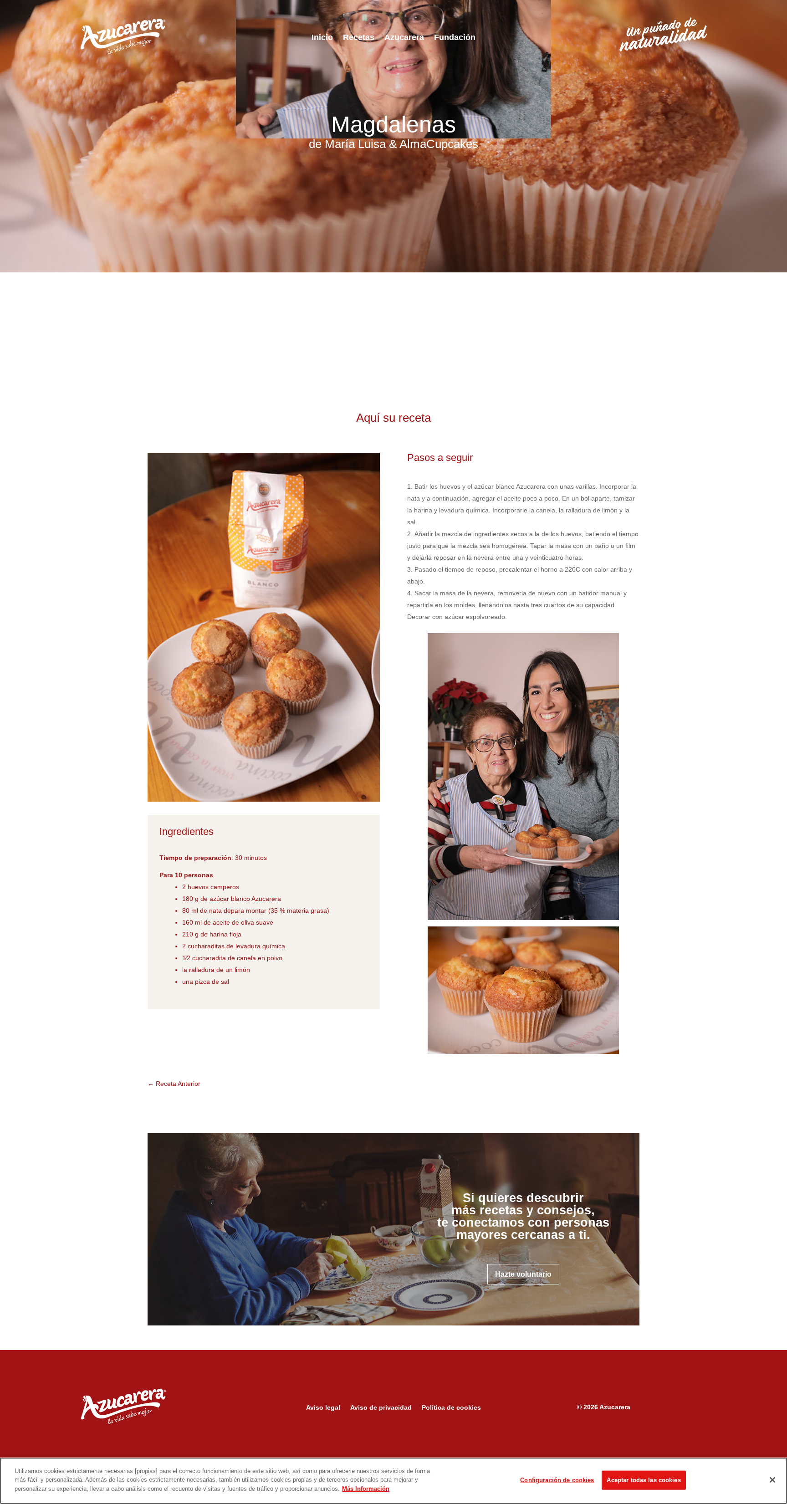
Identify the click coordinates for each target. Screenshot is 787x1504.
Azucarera (404, 38)
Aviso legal (323, 1407)
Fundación (454, 38)
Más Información (365, 1488)
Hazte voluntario (523, 1274)
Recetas (358, 38)
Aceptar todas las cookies (643, 1480)
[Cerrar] (772, 1480)
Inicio (322, 38)
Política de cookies (451, 1407)
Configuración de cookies (557, 1480)
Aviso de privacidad (381, 1407)
